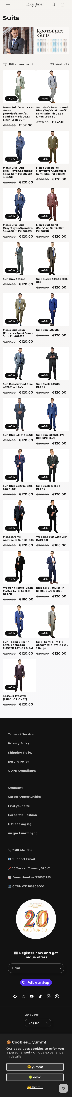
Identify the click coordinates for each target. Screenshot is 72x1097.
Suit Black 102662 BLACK (48, 487)
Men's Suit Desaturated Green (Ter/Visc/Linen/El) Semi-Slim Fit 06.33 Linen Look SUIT (18, 113)
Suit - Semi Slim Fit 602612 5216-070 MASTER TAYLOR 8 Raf (18, 645)
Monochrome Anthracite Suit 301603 (18, 538)
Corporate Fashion (22, 815)
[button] (8, 4)
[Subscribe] (59, 968)
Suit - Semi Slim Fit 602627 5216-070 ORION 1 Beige (52, 645)
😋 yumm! (35, 1067)
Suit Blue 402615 (47, 329)
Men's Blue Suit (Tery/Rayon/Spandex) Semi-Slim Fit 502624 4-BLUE (18, 172)
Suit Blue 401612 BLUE (18, 434)
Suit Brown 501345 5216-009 (52, 280)
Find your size (19, 806)
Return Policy (18, 761)
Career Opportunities (25, 796)
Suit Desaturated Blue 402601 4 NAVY (18, 386)
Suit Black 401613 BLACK (48, 386)
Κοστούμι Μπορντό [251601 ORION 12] (15, 697)
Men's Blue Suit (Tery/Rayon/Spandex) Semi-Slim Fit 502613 (18, 228)
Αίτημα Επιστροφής (22, 833)
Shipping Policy (20, 752)
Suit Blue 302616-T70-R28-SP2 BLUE (51, 436)
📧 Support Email (21, 859)
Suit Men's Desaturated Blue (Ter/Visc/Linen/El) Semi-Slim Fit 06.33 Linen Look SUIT (52, 112)
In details (13, 1056)
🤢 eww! (35, 1077)
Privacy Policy (19, 743)
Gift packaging (19, 824)
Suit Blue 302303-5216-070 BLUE (18, 487)
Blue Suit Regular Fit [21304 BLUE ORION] (50, 589)
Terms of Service (21, 734)
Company (15, 787)
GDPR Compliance (22, 770)
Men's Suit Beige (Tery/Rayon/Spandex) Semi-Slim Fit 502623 (51, 170)
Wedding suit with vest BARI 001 (51, 538)
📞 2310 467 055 (20, 850)
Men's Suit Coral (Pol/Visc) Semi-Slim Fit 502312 (50, 228)
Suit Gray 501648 (14, 278)
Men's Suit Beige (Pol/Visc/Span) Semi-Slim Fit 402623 (18, 333)
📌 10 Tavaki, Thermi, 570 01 (29, 868)
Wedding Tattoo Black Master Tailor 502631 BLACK (18, 590)
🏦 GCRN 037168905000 (26, 886)
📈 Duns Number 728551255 (29, 877)
